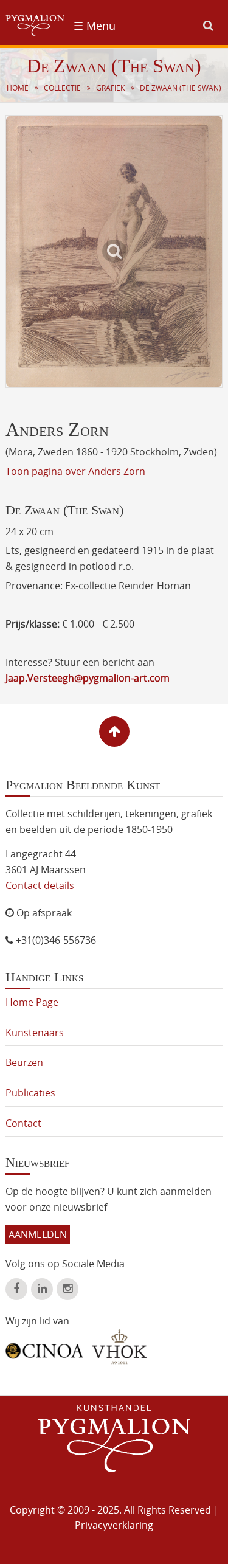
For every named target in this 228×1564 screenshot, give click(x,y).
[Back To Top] (114, 731)
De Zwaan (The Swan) (180, 88)
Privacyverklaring (114, 1525)
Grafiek (110, 88)
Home (18, 88)
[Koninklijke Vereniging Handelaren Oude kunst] (119, 1347)
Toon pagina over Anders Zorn (75, 471)
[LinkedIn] (42, 1289)
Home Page (31, 1002)
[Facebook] (16, 1289)
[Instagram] (67, 1289)
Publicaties (30, 1092)
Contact (23, 1123)
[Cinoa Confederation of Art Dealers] (44, 1346)
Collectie (62, 88)
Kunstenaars (34, 1032)
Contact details (39, 885)
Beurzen (24, 1062)
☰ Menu (95, 25)
